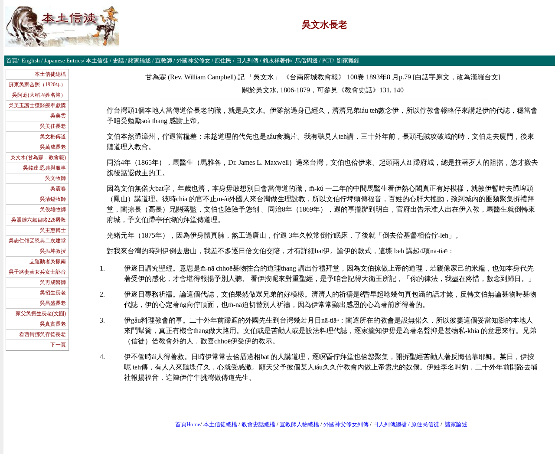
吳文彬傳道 (53, 137)
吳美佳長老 (53, 126)
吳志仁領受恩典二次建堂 (37, 241)
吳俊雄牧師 (53, 209)
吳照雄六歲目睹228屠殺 (38, 220)
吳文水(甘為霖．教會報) (38, 157)
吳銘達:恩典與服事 (44, 168)
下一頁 (58, 345)
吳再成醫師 (53, 282)
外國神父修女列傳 (346, 424)
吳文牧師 (55, 178)
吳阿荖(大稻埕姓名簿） (39, 95)
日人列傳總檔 (390, 424)
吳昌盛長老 (53, 303)
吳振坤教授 (53, 251)
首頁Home (187, 424)
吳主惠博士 (53, 230)
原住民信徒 (425, 424)
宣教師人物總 (296, 424)
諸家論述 (456, 424)
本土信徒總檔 (50, 74)
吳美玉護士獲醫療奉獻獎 (37, 105)
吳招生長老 (53, 293)
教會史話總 (256, 424)
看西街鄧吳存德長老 (42, 334)
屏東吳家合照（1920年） (37, 85)
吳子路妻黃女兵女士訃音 (37, 272)
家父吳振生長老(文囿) (41, 313)
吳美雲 (58, 116)
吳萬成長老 (53, 147)
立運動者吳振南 (47, 261)
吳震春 (58, 189)
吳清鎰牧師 (53, 199)
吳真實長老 (53, 324)
